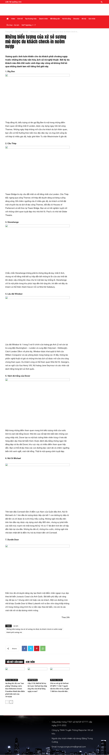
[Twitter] (30, 648)
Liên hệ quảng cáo (13, 2)
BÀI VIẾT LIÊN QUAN (15, 662)
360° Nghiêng (27, 25)
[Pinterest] (36, 648)
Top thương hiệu (31, 19)
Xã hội (84, 19)
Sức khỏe (92, 19)
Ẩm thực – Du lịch (13, 25)
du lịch (15, 626)
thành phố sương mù (14, 632)
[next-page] (11, 702)
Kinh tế (20, 19)
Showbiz (76, 19)
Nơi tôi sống (66, 19)
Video (13, 19)
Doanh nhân (43, 19)
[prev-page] (7, 702)
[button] (102, 2)
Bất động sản (55, 19)
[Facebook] (24, 648)
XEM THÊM (30, 662)
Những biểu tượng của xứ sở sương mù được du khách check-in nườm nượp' (34, 629)
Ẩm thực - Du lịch (21, 32)
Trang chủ (9, 32)
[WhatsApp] (42, 648)
